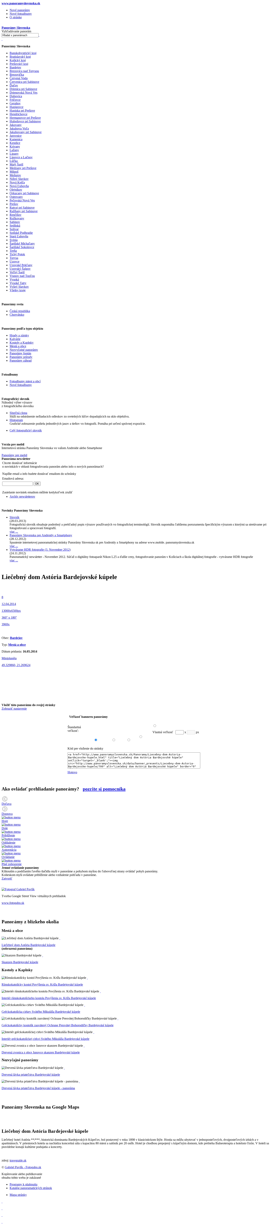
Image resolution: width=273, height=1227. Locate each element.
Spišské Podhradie (21, 232)
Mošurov (15, 175)
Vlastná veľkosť (162, 732)
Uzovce (14, 261)
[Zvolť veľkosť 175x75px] (138, 733)
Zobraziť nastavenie (14, 708)
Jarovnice (16, 135)
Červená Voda (19, 78)
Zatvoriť (7, 878)
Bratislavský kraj (20, 56)
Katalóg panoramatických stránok (31, 1188)
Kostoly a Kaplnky (22, 342)
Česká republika (20, 311)
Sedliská (15, 225)
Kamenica (16, 139)
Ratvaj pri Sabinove (22, 207)
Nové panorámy (20, 10)
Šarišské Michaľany (22, 243)
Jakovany (16, 125)
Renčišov (15, 214)
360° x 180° (9, 617)
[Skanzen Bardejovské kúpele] (42, 955)
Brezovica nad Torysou (24, 71)
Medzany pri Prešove (23, 168)
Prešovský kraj (19, 63)
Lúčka (14, 161)
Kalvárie (15, 339)
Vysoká (14, 279)
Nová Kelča (17, 182)
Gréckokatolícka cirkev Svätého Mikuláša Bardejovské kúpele (41, 1011)
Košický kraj (18, 60)
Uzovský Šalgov (20, 268)
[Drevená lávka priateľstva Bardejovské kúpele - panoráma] (79, 1081)
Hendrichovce (18, 114)
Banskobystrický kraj (23, 53)
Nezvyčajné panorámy (24, 349)
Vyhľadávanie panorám (16, 31)
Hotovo (72, 772)
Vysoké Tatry (18, 283)
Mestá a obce (18, 346)
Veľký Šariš (17, 272)
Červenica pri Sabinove (24, 81)
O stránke (16, 17)
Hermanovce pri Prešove (25, 117)
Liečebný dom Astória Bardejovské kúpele (28, 945)
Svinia (14, 240)
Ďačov (14, 85)
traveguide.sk (18, 1160)
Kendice (15, 143)
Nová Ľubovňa (19, 186)
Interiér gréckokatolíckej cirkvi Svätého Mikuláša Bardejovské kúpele (45, 1039)
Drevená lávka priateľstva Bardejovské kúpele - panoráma (38, 1088)
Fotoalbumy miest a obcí (25, 381)
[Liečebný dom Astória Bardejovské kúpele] (59, 938)
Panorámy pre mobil (14, 455)
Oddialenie (8, 842)
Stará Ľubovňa (19, 236)
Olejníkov (16, 189)
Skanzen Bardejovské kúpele (20, 962)
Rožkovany (17, 218)
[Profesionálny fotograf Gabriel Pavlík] (18, 889)
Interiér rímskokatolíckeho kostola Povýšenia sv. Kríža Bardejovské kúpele (49, 998)
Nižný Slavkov (19, 179)
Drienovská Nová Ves (23, 92)
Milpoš (14, 171)
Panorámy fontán (20, 353)
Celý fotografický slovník (26, 430)
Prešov (14, 204)
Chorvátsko (17, 314)
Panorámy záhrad (21, 360)
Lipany (14, 153)
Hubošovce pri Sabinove (25, 121)
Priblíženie (8, 835)
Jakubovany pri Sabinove (26, 132)
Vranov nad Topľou (22, 276)
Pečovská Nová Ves (22, 200)
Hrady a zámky (19, 335)
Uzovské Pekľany (21, 265)
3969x (6, 624)
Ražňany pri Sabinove (24, 211)
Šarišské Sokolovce (22, 247)
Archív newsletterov (22, 496)
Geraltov (15, 103)
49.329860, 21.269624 (16, 665)
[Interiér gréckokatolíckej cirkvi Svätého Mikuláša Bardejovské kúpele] (93, 1032)
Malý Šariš (16, 164)
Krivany (15, 146)
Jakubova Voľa (19, 128)
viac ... (14, 531)
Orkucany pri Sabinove (24, 193)
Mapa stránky (18, 1194)
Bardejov (15, 67)
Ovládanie (8, 857)
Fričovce (15, 99)
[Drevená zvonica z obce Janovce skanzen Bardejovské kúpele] (84, 1045)
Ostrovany (16, 196)
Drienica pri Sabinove (23, 89)
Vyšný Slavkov (19, 286)
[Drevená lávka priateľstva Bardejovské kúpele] (64, 1067)
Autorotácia (9, 849)
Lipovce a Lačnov (21, 157)
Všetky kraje (18, 290)
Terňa (13, 250)
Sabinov (15, 222)
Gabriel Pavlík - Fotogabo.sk (23, 1167)
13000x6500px (11, 610)
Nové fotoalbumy (21, 13)
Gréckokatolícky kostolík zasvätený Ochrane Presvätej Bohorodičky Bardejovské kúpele (58, 1025)
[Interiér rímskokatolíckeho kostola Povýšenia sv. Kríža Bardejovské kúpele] (100, 991)
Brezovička (17, 74)
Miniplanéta (9, 658)
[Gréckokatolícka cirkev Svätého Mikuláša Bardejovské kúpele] (84, 1005)
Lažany (14, 150)
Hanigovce (16, 107)
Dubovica (16, 96)
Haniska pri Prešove (22, 110)
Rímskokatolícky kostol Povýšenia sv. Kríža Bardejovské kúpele (42, 984)
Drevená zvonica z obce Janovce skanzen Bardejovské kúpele (41, 1052)
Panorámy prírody (21, 357)
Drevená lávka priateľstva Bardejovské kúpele (31, 1074)
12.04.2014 (9, 604)
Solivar (14, 229)
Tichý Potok (17, 254)
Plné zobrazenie (12, 864)
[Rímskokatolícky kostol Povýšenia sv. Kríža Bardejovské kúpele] (87, 977)
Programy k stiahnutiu (23, 1184)
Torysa (14, 258)
